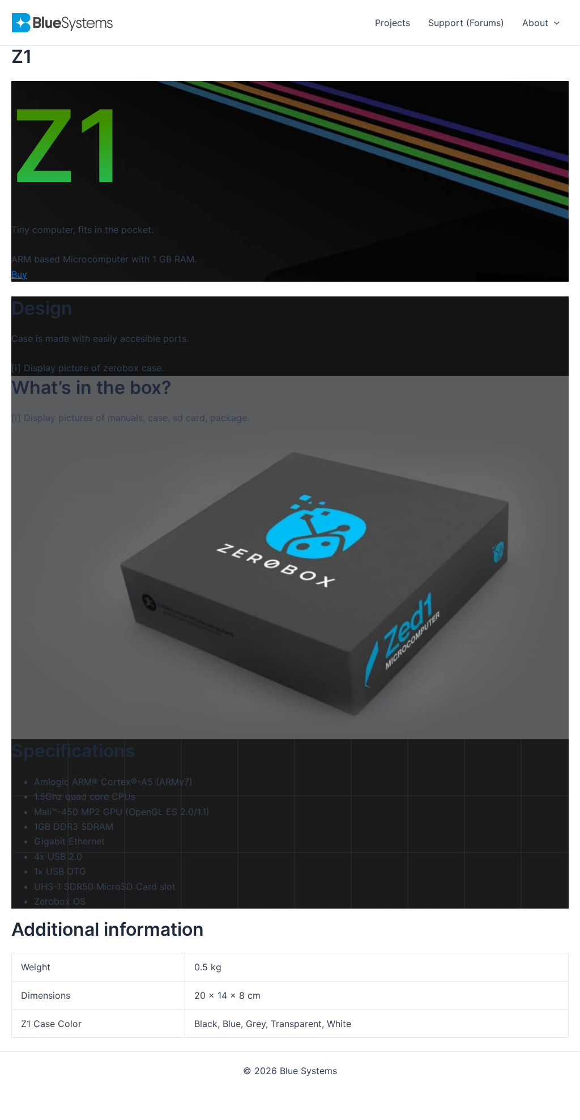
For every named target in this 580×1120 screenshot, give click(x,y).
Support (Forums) (466, 22)
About (535, 22)
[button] (554, 22)
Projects (392, 22)
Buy (19, 274)
